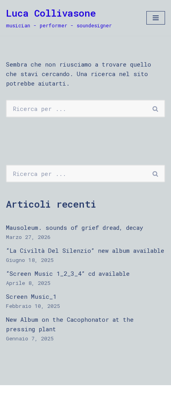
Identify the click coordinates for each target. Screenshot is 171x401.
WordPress (86, 393)
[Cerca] (155, 108)
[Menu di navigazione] (155, 18)
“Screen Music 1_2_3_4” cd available (68, 273)
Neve (13, 393)
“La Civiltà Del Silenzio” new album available (85, 250)
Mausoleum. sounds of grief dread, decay (74, 227)
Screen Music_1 (31, 296)
